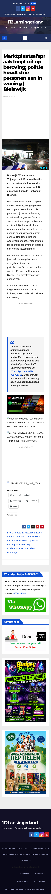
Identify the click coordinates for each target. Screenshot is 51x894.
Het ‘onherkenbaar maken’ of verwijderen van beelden (25, 889)
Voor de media (39, 881)
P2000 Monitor (9, 14)
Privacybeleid (22, 881)
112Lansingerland (25, 22)
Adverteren (21, 14)
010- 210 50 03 (20, 593)
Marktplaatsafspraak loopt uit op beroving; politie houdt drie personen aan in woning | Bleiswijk (24, 72)
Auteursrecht (40, 873)
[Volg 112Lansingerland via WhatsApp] (25, 404)
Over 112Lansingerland (36, 14)
